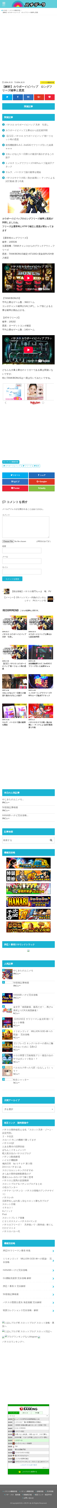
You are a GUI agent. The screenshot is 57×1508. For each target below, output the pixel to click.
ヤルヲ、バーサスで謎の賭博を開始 (23, 172)
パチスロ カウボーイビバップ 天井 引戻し (27, 124)
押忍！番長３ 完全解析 (14, 1286)
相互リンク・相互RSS (43, 1495)
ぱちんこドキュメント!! (13, 1150)
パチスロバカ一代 (11, 1231)
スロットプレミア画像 (13, 1217)
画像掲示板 (28, 1495)
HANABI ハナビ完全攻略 (25, 995)
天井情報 (50, 1491)
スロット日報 (8, 1204)
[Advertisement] (28, 45)
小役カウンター (10, 1187)
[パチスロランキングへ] (39, 1338)
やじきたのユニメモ (23, 970)
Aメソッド (7, 1211)
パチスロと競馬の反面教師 (15, 1180)
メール (5, 557)
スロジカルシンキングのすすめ (17, 1170)
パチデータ (27, 1503)
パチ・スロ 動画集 (12, 1495)
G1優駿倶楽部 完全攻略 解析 (17, 1278)
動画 (37, 466)
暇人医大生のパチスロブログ (16, 1153)
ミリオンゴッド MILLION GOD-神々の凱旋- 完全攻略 (33, 1033)
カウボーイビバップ (12, 466)
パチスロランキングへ (13, 1341)
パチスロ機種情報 (11, 462)
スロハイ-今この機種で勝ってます (19, 1140)
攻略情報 (40, 1491)
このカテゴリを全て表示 (28, 1465)
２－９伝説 (7, 1136)
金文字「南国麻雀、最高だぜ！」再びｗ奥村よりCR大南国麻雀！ (33, 1009)
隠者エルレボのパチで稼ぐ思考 (17, 1177)
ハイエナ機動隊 (10, 1160)
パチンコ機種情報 (27, 1491)
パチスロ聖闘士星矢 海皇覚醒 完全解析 (22, 1302)
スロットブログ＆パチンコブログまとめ (22, 1184)
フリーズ (28, 466)
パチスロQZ (8, 1143)
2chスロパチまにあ (11, 1167)
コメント (6, 515)
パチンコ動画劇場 (11, 1156)
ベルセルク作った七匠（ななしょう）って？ (33, 1069)
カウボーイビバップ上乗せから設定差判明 (27, 130)
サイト (5, 567)
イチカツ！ (7, 1207)
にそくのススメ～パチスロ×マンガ (19, 1221)
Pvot (4, 1214)
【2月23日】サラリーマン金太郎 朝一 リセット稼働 (33, 1021)
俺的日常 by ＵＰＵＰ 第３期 (17, 1163)
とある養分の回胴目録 (13, 1146)
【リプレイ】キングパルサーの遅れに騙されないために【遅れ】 (33, 1045)
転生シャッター (21, 1079)
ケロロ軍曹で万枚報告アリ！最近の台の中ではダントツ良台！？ (33, 1057)
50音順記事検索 (10, 807)
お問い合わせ (29, 1498)
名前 (4, 546)
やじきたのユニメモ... (13, 799)
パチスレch (7, 1197)
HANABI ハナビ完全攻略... (15, 815)
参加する (45, 1467)
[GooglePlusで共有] (39, 97)
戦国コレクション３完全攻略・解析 (20, 1310)
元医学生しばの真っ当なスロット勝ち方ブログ (25, 1201)
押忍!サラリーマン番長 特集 (17, 1250)
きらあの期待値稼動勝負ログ (16, 1173)
